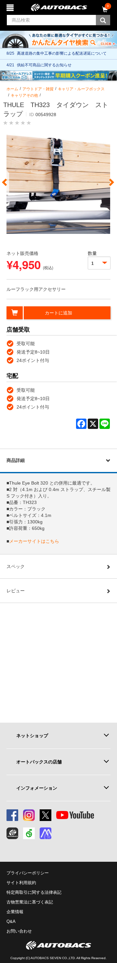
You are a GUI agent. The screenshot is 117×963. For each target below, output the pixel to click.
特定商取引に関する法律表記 (33, 892)
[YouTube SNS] (75, 815)
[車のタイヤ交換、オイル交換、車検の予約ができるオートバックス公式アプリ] (12, 833)
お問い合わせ (19, 931)
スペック (15, 566)
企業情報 (14, 911)
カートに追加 (58, 312)
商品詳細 (15, 460)
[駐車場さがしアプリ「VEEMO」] (29, 833)
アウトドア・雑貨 (38, 89)
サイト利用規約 (21, 882)
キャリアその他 (24, 95)
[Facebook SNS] (12, 815)
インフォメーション (36, 788)
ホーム (12, 89)
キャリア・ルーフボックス (81, 89)
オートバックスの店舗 (39, 761)
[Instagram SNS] (29, 815)
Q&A (11, 921)
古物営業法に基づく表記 (29, 902)
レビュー (15, 590)
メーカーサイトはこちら (34, 541)
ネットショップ (32, 735)
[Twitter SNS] (45, 815)
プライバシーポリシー (27, 872)
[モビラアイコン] (45, 833)
